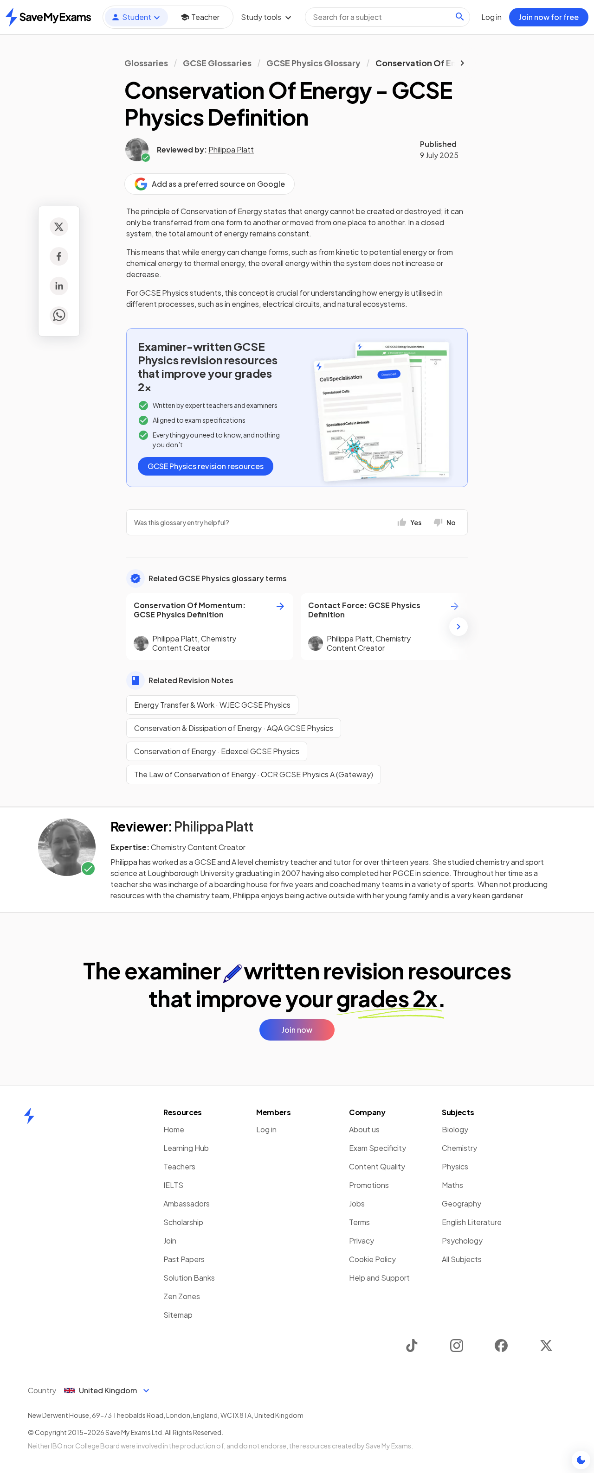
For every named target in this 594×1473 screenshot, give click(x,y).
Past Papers (184, 1259)
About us (364, 1129)
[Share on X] (59, 226)
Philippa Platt (231, 149)
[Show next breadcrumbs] (462, 63)
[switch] (581, 1460)
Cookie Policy (372, 1259)
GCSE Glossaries (217, 62)
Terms (359, 1222)
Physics (455, 1166)
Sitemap (178, 1315)
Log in (266, 1129)
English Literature (472, 1222)
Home (173, 1129)
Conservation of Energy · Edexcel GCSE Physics (216, 751)
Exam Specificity (377, 1148)
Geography (461, 1203)
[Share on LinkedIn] (59, 286)
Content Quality (377, 1166)
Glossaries (146, 62)
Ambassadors (186, 1203)
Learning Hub (186, 1148)
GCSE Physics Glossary (313, 62)
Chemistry (459, 1148)
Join (169, 1240)
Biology (455, 1129)
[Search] (460, 17)
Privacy (361, 1240)
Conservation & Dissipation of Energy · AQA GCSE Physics (233, 728)
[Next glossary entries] (458, 626)
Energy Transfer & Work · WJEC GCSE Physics (212, 705)
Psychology (462, 1240)
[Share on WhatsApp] (59, 315)
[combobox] (387, 17)
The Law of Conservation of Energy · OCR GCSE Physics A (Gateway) (253, 774)
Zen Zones (181, 1296)
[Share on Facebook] (59, 256)
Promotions (369, 1185)
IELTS (173, 1185)
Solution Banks (189, 1278)
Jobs (357, 1203)
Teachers (179, 1166)
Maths (452, 1185)
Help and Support (379, 1278)
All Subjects (462, 1259)
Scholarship (183, 1222)
